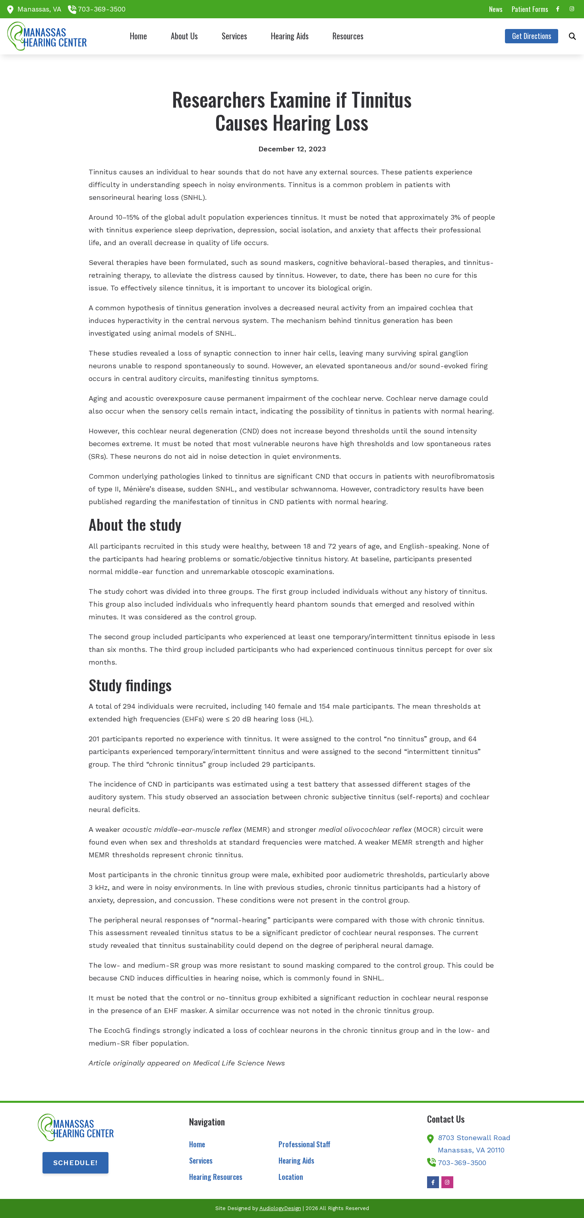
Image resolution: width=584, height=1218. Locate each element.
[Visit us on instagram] (572, 9)
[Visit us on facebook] (558, 9)
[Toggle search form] (572, 36)
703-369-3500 (102, 9)
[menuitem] (496, 9)
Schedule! (75, 1162)
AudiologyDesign (280, 1208)
